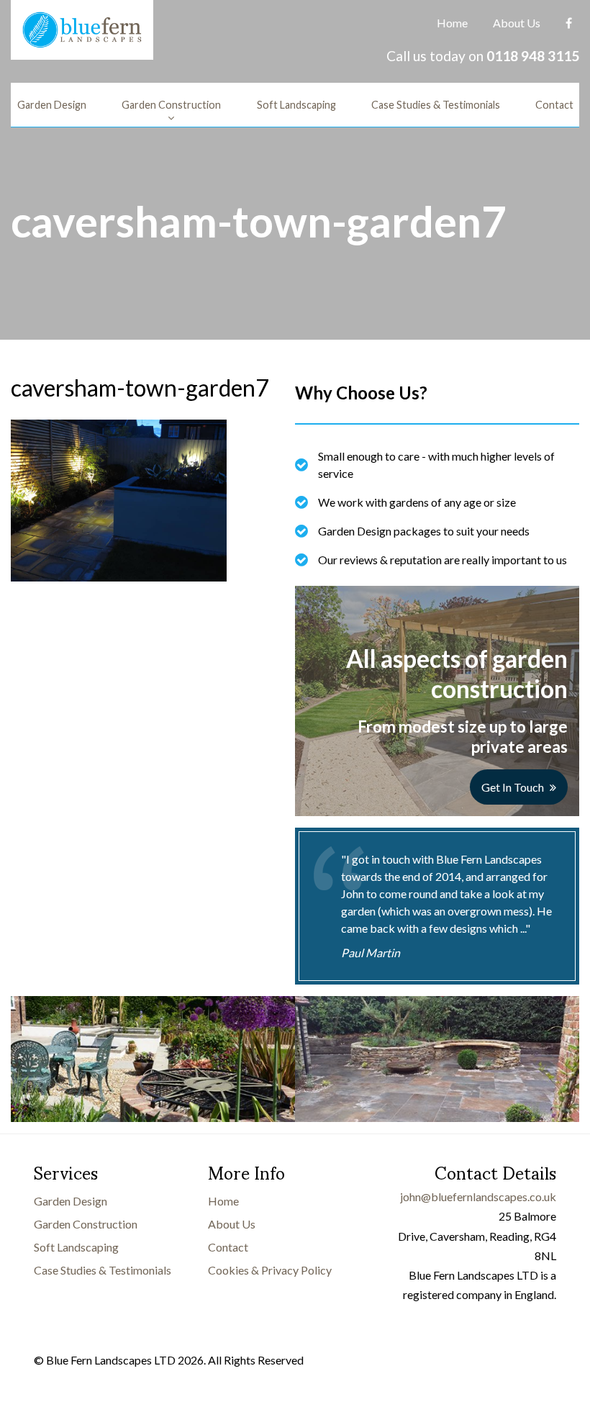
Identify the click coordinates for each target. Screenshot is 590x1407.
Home (452, 23)
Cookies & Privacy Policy (270, 1270)
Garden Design (51, 105)
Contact (554, 105)
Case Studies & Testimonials (435, 105)
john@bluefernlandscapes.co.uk (478, 1196)
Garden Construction (171, 105)
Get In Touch (512, 787)
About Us (516, 23)
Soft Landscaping (296, 105)
